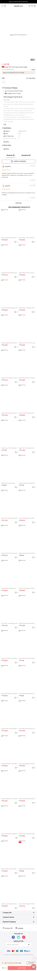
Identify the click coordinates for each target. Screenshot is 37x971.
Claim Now (31, 963)
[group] (18, 1)
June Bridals (18, 6)
